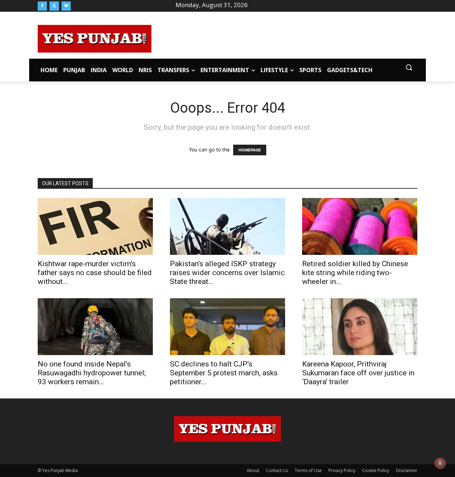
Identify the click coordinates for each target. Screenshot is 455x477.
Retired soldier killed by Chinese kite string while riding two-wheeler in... (355, 272)
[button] (408, 67)
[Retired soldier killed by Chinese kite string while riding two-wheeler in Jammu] (359, 226)
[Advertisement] (284, 38)
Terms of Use (308, 470)
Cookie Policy (375, 470)
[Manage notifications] (440, 463)
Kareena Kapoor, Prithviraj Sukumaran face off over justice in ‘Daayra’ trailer (358, 373)
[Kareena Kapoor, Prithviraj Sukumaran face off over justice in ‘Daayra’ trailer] (359, 326)
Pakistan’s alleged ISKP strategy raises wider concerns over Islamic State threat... (227, 272)
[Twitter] (54, 6)
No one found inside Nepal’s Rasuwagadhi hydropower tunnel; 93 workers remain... (92, 373)
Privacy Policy (341, 470)
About (253, 470)
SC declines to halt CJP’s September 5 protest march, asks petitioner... (224, 373)
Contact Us (277, 470)
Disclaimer (406, 470)
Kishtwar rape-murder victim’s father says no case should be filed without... (95, 272)
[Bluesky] (66, 6)
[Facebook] (42, 6)
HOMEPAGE (250, 150)
